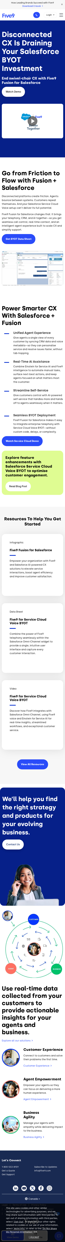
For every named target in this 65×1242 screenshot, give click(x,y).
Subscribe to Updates (45, 1167)
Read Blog (18, 486)
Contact (13, 844)
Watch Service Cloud (22, 441)
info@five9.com (42, 1170)
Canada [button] (33, 1198)
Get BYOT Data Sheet (18, 239)
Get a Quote (8, 1170)
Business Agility (32, 1137)
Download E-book (31, 6)
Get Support (8, 1174)
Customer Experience (36, 1065)
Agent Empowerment (36, 1099)
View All (32, 764)
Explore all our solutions (16, 1040)
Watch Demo (13, 91)
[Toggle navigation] (62, 15)
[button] (62, 4)
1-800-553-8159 (36, 15)
